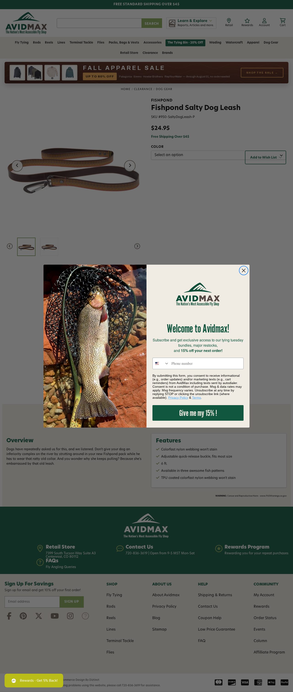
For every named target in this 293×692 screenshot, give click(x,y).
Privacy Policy (178, 397)
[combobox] (161, 363)
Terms (196, 397)
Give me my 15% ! (198, 413)
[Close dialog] (244, 270)
